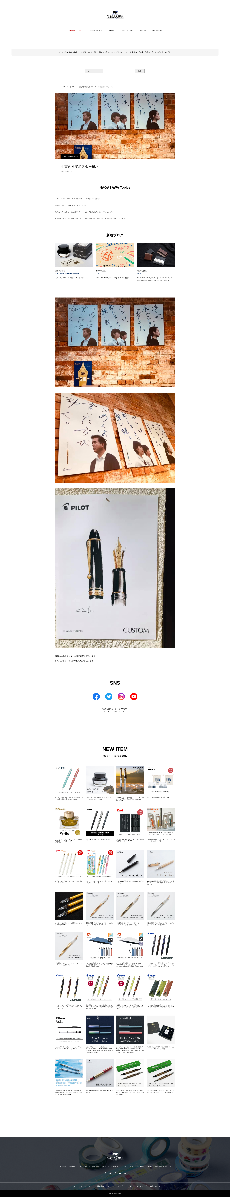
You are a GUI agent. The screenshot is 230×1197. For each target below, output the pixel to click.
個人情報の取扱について (164, 1166)
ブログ (98, 273)
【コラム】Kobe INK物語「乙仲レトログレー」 (71, 278)
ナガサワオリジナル (86, 1186)
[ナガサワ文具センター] (115, 15)
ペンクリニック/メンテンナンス (114, 1166)
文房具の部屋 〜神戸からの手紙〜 (67, 273)
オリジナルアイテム (94, 30)
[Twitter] (110, 1173)
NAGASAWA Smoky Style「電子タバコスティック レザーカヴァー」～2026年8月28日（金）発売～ (155, 279)
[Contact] (124, 1173)
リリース (140, 273)
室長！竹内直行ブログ (70, 156)
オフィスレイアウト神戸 (65, 1166)
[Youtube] (120, 1173)
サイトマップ (141, 1186)
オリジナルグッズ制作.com (88, 1166)
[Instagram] (105, 1173)
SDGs (149, 1166)
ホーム (72, 1186)
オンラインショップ (126, 30)
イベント (143, 30)
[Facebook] (115, 1173)
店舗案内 (110, 30)
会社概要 (140, 1166)
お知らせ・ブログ (75, 30)
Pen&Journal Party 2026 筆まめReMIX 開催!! (112, 278)
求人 (131, 1166)
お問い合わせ (157, 30)
